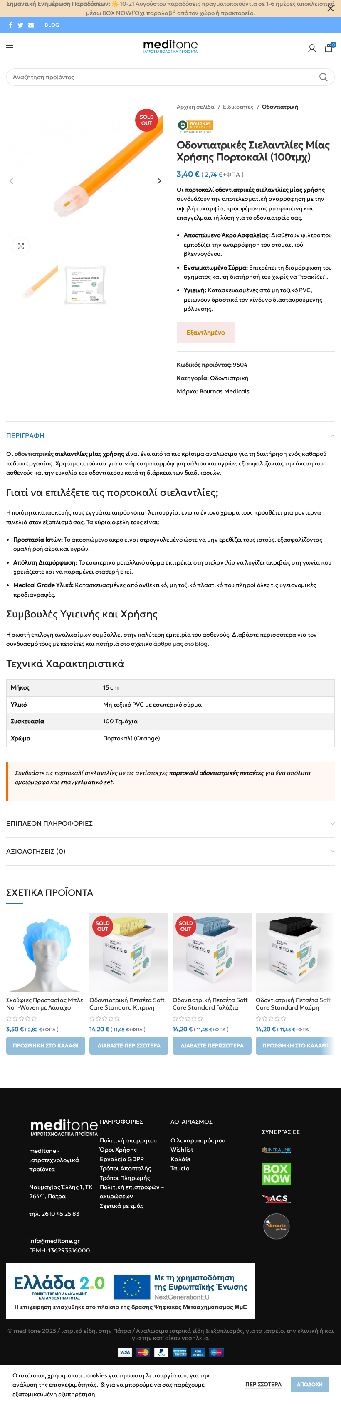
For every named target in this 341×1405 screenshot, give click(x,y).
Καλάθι (180, 1159)
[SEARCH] (323, 77)
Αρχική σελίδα (196, 106)
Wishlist (181, 1149)
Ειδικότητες (239, 106)
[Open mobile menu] (9, 48)
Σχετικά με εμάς (121, 1206)
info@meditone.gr (54, 1241)
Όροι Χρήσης (118, 1149)
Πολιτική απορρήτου (128, 1140)
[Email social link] (31, 25)
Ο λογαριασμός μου (197, 1140)
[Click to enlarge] (20, 246)
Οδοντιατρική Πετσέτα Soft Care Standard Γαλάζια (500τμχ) (210, 1007)
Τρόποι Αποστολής (125, 1168)
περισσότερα (263, 1384)
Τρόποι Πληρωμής (125, 1178)
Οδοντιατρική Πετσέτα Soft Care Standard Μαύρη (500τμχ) (293, 1007)
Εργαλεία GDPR (122, 1159)
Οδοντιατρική (280, 106)
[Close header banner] (330, 8)
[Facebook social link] (10, 25)
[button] (45, 1046)
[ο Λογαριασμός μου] (312, 48)
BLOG (52, 25)
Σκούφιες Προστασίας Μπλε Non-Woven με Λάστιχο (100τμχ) (44, 1007)
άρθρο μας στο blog (180, 644)
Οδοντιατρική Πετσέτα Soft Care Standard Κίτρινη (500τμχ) (127, 1007)
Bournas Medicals (225, 391)
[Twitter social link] (20, 25)
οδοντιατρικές (34, 454)
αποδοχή (310, 1384)
